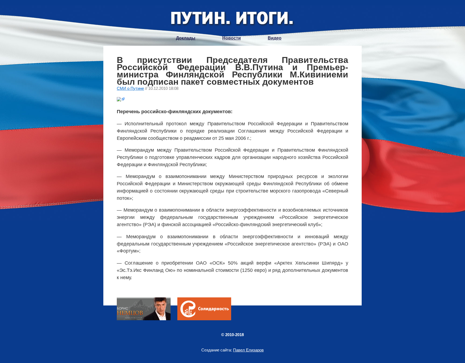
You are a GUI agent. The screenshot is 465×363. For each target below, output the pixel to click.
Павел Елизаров (248, 350)
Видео (274, 38)
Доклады (185, 38)
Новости (231, 38)
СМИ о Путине (130, 88)
